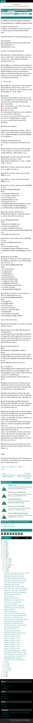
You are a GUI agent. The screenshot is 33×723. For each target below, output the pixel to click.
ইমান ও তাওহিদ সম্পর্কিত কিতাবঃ (11, 629)
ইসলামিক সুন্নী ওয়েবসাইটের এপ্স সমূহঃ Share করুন (14, 633)
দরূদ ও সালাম (22, 466)
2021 (4, 551)
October (6, 563)
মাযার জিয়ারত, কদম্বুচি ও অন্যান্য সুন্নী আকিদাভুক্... (14, 621)
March (6, 666)
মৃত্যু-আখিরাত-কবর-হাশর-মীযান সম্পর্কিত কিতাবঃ (14, 606)
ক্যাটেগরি (16, 538)
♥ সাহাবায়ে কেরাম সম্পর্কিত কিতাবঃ (11, 598)
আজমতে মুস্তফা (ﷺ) (20, 14)
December (7, 559)
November (7, 561)
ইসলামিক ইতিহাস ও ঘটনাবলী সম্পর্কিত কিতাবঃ (13, 623)
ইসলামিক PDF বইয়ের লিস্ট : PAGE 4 (12, 642)
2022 (4, 549)
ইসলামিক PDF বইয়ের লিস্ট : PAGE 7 (12, 637)
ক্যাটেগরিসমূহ (5, 688)
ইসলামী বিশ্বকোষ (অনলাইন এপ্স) (9, 526)
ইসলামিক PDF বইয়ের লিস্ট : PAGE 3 (12, 644)
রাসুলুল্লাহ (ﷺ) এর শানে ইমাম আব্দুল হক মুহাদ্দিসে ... (14, 577)
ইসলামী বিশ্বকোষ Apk (6, 686)
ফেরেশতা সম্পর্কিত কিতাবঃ (9, 610)
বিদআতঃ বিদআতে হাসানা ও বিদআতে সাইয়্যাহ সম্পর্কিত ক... (16, 619)
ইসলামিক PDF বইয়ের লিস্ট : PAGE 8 (12, 635)
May (5, 662)
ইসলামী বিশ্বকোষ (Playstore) (9, 525)
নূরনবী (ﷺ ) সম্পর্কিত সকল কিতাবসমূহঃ (12, 594)
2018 (4, 557)
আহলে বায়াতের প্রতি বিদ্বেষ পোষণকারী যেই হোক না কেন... (15, 579)
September (7, 565)
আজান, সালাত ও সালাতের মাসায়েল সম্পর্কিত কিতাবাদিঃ (15, 615)
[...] (27, 489)
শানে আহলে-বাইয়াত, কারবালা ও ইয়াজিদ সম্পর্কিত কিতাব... (16, 625)
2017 (4, 672)
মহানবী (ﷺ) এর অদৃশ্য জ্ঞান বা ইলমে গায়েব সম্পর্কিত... (15, 581)
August (6, 567)
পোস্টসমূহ (6, 537)
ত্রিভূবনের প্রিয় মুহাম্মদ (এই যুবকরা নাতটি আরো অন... (14, 575)
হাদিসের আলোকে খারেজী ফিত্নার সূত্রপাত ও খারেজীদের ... (15, 650)
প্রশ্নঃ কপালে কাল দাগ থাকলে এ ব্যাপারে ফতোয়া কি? (14, 660)
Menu (4, 1)
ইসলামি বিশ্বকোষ (16, 5)
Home (3, 684)
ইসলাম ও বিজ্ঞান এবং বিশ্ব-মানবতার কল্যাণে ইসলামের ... (15, 613)
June (5, 571)
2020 (4, 553)
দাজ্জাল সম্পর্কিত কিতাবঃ (9, 596)
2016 (4, 674)
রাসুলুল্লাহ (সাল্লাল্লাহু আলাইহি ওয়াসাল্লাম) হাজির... (13, 658)
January (6, 670)
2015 (4, 676)
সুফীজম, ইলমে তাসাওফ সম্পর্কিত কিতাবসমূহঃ (13, 617)
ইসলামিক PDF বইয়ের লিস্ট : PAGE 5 (12, 640)
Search (30, 10)
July (5, 569)
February (6, 668)
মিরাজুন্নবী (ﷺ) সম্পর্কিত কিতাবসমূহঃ (11, 584)
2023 (4, 547)
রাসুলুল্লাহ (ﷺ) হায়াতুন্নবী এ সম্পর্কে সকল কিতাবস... (14, 586)
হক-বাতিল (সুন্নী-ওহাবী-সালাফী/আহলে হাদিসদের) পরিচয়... (15, 592)
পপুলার (26, 538)
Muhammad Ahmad (16, 721)
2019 (4, 555)
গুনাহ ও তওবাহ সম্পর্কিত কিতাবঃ (10, 604)
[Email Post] (2, 469)
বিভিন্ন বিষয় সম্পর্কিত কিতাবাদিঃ (10, 612)
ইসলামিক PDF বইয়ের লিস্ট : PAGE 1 (12, 648)
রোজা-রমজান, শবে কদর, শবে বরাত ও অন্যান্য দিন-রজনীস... (16, 590)
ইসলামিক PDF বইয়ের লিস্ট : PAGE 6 (12, 638)
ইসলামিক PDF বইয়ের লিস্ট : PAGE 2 (12, 646)
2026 (4, 541)
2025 (4, 543)
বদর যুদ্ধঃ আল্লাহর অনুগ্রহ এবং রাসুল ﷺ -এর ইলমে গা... (15, 656)
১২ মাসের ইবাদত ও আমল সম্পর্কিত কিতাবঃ (13, 602)
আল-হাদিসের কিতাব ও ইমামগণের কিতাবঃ (12, 631)
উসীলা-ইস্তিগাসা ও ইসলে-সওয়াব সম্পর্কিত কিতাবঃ (14, 600)
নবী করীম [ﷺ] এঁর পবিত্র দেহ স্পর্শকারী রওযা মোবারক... (15, 652)
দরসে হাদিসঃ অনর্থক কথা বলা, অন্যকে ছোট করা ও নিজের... (15, 654)
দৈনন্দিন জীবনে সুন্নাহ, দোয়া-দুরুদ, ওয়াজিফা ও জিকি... (14, 608)
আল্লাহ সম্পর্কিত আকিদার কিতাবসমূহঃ (11, 627)
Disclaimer (4, 694)
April (5, 664)
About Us (4, 704)
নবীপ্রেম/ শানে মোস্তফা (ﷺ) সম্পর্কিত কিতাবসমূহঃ (14, 582)
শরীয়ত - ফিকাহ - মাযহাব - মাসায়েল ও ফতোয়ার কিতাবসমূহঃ (16, 588)
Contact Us (5, 706)
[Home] (2, 17)
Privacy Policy (5, 696)
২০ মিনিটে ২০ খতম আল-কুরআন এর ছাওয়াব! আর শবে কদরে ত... (17, 573)
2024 (4, 545)
